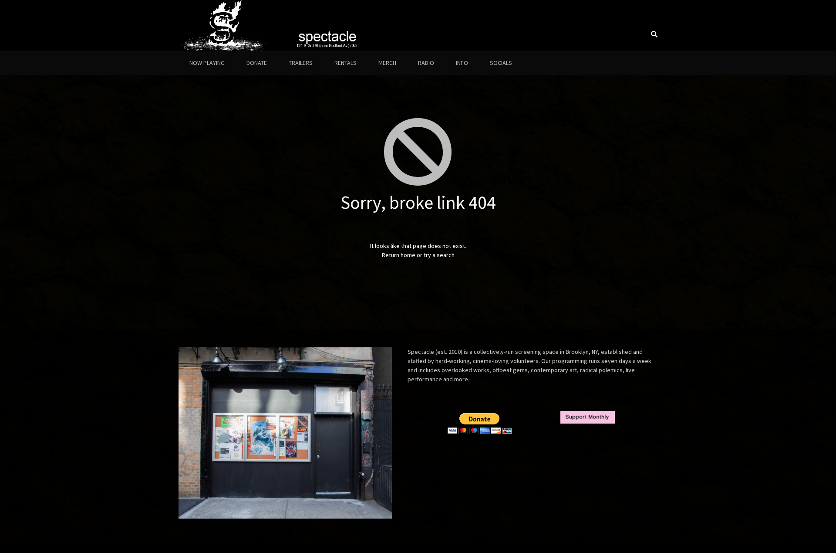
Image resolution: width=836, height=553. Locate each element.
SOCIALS (501, 63)
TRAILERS (301, 63)
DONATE (256, 63)
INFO (462, 63)
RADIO (426, 63)
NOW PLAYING (207, 63)
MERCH (387, 63)
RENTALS (345, 63)
